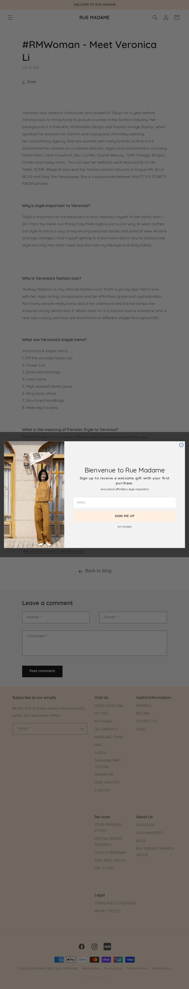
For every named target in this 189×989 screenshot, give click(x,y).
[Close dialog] (181, 445)
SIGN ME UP (125, 516)
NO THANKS (124, 527)
